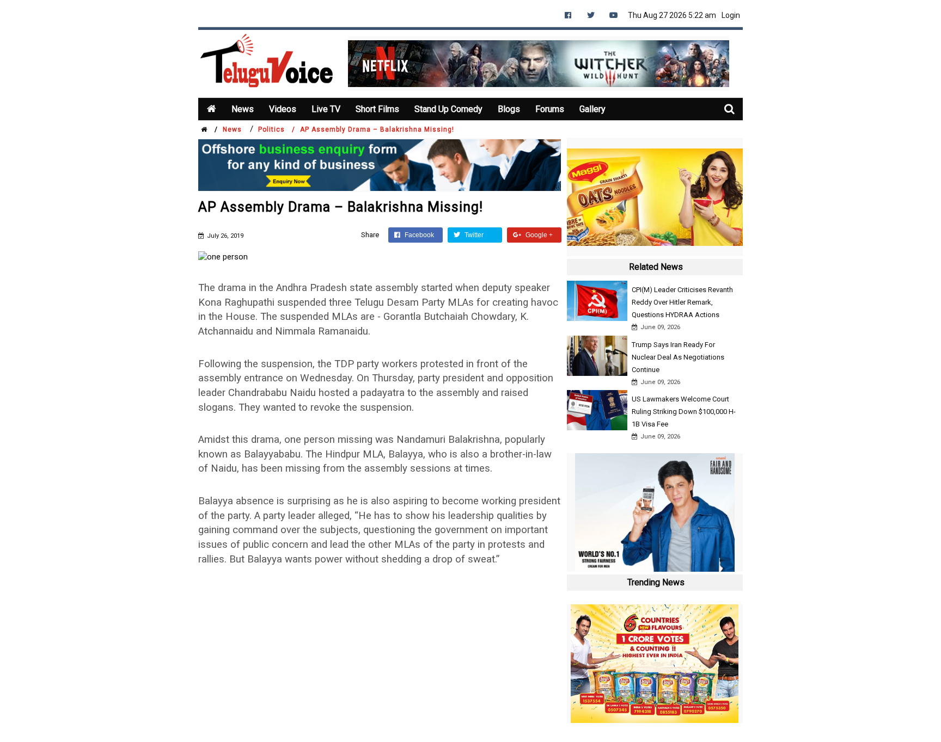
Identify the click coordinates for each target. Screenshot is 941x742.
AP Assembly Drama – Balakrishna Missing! (377, 129)
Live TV (325, 109)
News (242, 109)
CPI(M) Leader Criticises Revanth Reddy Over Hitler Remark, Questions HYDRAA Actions (682, 302)
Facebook (418, 235)
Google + (538, 235)
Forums (549, 109)
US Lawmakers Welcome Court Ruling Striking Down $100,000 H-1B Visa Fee (684, 411)
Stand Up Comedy (448, 109)
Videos (282, 109)
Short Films (377, 109)
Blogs (509, 109)
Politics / (276, 129)
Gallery (592, 109)
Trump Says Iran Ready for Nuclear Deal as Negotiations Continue (678, 357)
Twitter (473, 235)
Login (731, 15)
